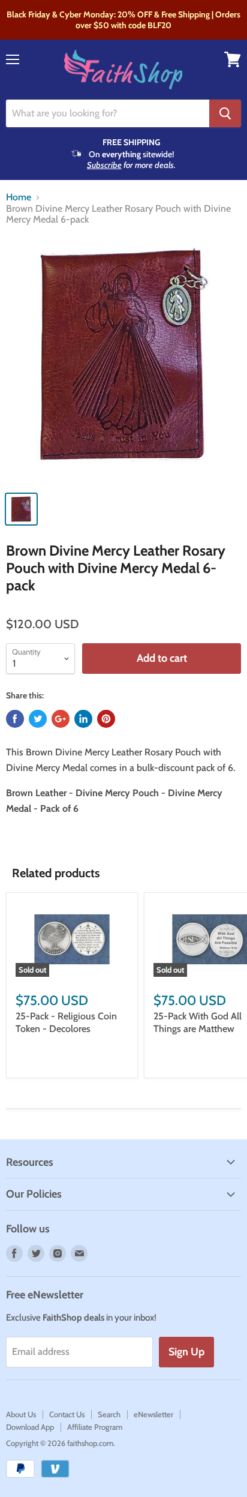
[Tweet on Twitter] (38, 719)
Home (18, 197)
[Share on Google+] (61, 719)
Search (109, 1414)
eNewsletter (153, 1414)
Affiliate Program (94, 1427)
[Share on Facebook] (15, 719)
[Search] (225, 113)
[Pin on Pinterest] (106, 719)
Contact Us (67, 1414)
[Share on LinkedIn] (83, 719)
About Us (21, 1414)
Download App (30, 1427)
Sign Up (186, 1351)
